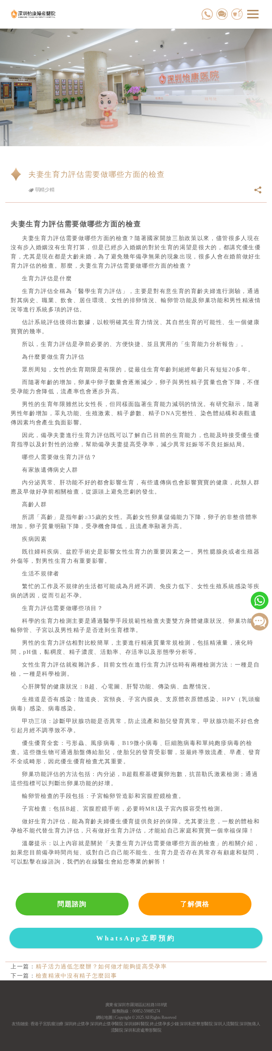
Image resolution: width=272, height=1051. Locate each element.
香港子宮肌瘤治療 (46, 1023)
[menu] (252, 14)
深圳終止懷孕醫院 (106, 1023)
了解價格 (195, 904)
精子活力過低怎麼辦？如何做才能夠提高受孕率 (101, 966)
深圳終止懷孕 (76, 1023)
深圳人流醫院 (226, 1023)
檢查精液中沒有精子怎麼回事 (76, 976)
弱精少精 (44, 189)
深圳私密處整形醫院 (142, 1030)
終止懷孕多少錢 (164, 1023)
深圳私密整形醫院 (196, 1023)
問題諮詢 (72, 904)
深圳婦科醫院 (136, 1023)
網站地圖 (104, 1017)
